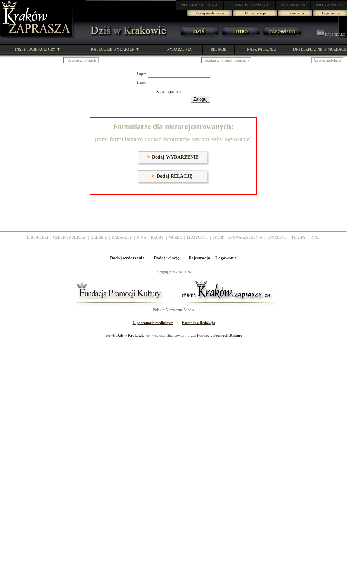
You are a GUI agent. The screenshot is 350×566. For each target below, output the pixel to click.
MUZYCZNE (197, 237)
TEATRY (298, 237)
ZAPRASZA (200, 5)
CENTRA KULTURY (69, 237)
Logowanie (331, 13)
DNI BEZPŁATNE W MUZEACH (319, 49)
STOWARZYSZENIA (245, 237)
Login (141, 74)
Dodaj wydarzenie (210, 13)
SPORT (218, 237)
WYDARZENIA (179, 49)
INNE (315, 237)
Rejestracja (295, 13)
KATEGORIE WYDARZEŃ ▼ (115, 49)
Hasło (141, 82)
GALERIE (99, 237)
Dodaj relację (255, 13)
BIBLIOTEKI (37, 237)
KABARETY (122, 237)
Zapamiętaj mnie (169, 91)
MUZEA (175, 237)
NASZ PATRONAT (262, 49)
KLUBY (157, 237)
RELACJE (218, 49)
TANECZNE (277, 237)
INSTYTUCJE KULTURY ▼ (37, 49)
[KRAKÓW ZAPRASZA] (37, 37)
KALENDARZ (334, 34)
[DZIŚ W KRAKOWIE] (126, 37)
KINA (141, 237)
